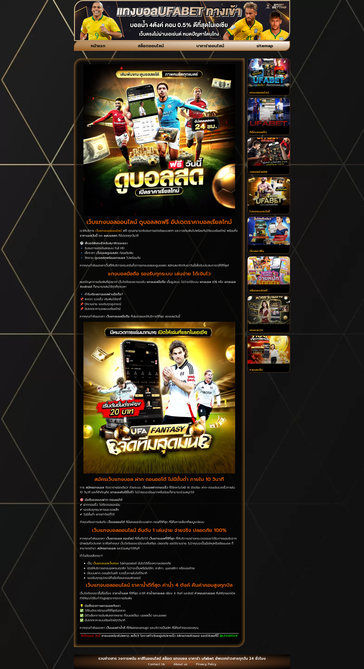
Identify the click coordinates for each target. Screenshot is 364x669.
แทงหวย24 (256, 330)
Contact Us (156, 664)
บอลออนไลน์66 (258, 172)
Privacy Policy (206, 664)
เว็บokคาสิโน (256, 251)
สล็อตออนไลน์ (151, 46)
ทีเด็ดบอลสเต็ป (258, 132)
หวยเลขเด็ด (256, 370)
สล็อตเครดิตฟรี (258, 291)
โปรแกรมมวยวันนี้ (259, 212)
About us (180, 664)
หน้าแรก (98, 46)
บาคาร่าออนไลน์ (210, 46)
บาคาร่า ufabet (201, 658)
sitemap (265, 46)
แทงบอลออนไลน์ (259, 93)
